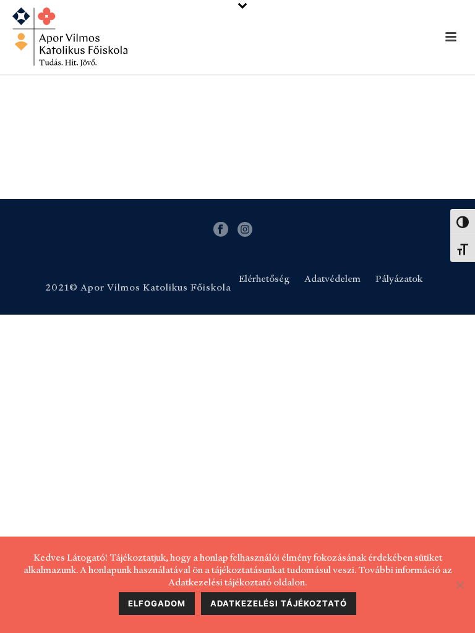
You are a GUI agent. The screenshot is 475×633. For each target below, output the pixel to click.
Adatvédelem (332, 279)
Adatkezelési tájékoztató (278, 603)
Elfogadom (157, 603)
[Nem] (459, 585)
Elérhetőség (264, 279)
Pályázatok (398, 279)
